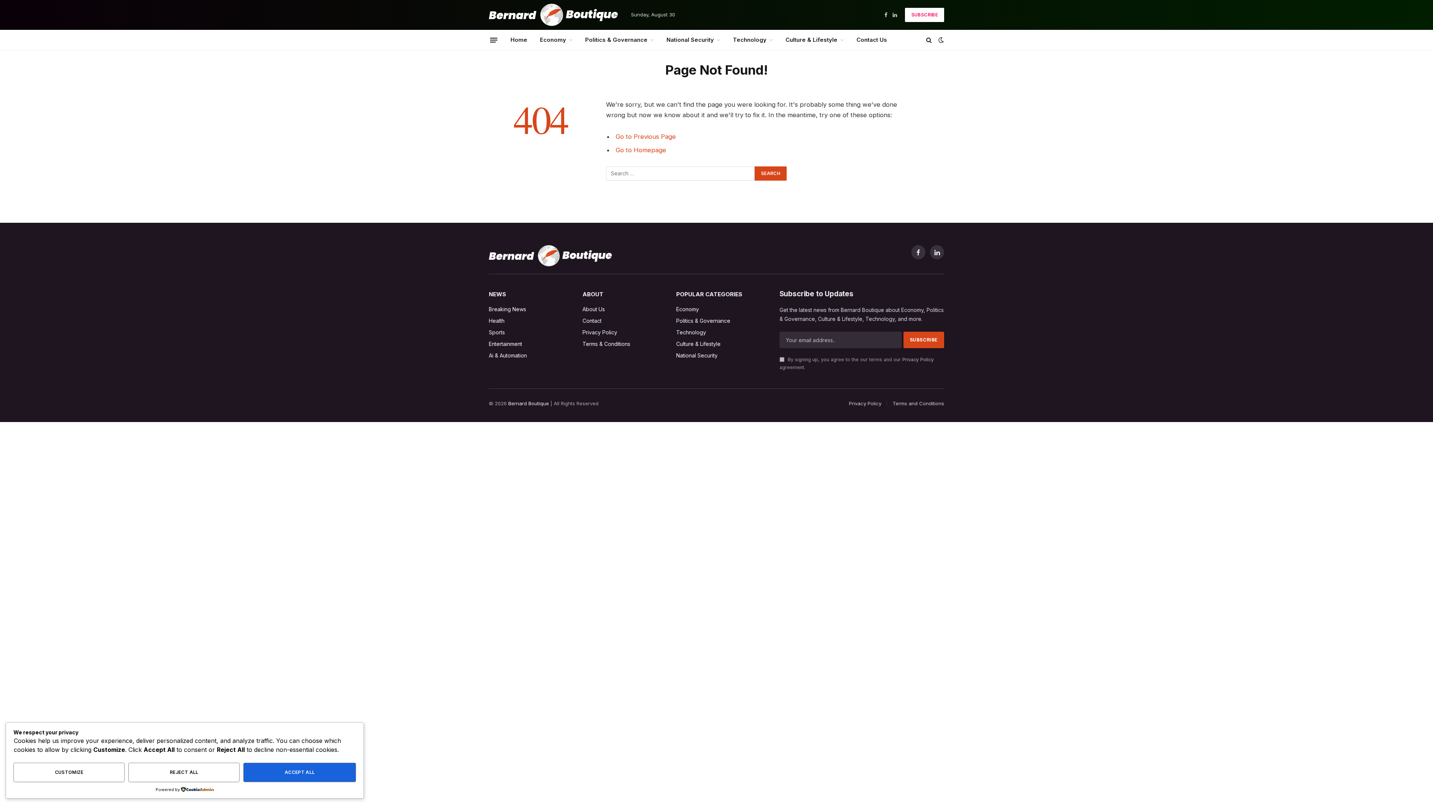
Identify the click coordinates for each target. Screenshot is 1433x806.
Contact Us (871, 39)
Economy (553, 39)
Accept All (300, 772)
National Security (690, 39)
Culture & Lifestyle (811, 39)
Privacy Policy (918, 359)
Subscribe (924, 15)
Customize (69, 772)
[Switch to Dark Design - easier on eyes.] (940, 40)
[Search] (929, 40)
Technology (750, 39)
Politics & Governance (616, 39)
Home (519, 39)
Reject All (184, 772)
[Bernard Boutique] (553, 15)
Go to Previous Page (646, 136)
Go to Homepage (641, 150)
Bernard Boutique (528, 403)
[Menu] (493, 40)
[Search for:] (680, 173)
